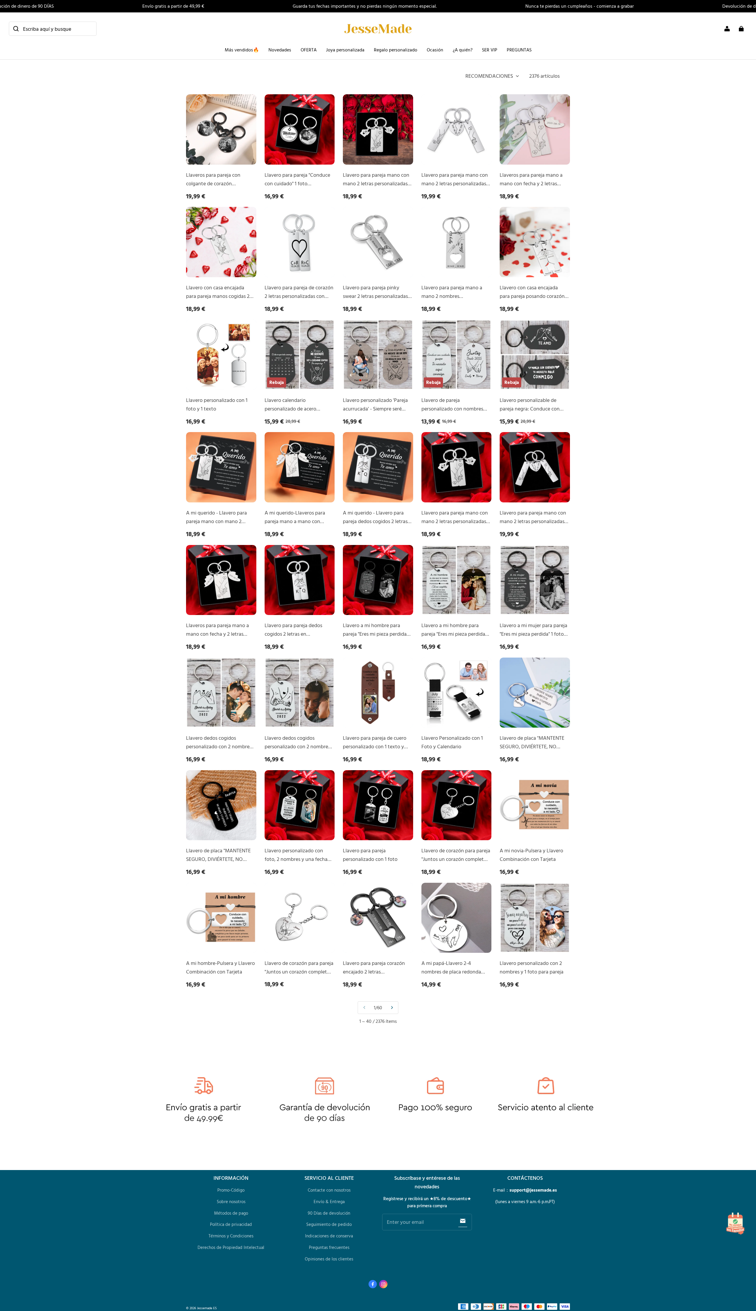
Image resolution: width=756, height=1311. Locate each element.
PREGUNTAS (519, 49)
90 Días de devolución (329, 1213)
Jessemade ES (207, 1307)
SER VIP (489, 49)
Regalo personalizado (395, 49)
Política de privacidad (231, 1224)
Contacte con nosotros (329, 1190)
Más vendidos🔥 (242, 49)
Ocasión (435, 49)
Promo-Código (231, 1190)
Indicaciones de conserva (329, 1235)
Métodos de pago (231, 1213)
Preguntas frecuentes (329, 1247)
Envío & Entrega (329, 1201)
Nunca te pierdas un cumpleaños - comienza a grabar (579, 5)
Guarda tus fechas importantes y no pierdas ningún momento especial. (365, 5)
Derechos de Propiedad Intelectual (231, 1247)
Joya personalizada (345, 49)
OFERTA (309, 49)
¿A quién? (462, 49)
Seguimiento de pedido (329, 1224)
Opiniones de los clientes (329, 1258)
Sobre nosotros (231, 1201)
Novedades (279, 49)
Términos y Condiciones (230, 1235)
